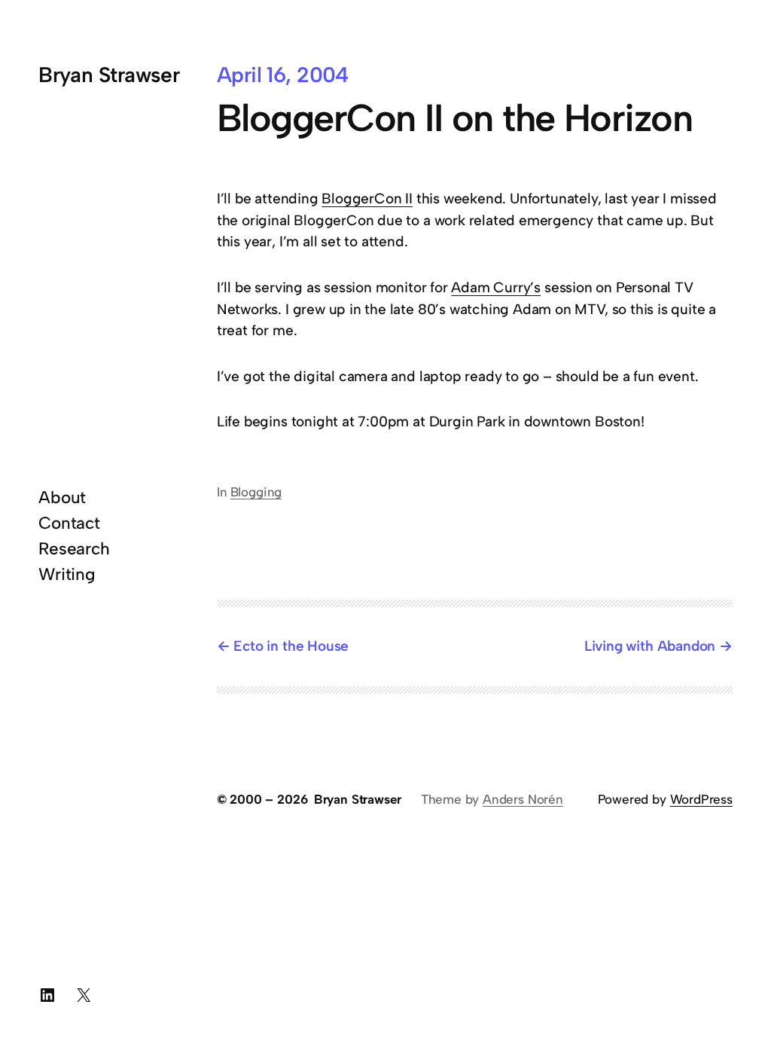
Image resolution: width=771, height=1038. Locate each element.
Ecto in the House (291, 646)
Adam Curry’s (496, 287)
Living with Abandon (649, 646)
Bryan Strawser (108, 74)
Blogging (256, 491)
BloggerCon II (367, 198)
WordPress (701, 799)
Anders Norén (523, 799)
